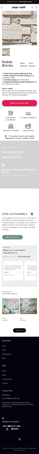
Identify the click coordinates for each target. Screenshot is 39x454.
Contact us (13, 237)
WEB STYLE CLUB (19, 450)
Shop (4, 350)
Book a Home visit (19, 103)
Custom (5, 383)
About (4, 371)
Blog (3, 358)
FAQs (4, 375)
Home (4, 346)
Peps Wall (24, 448)
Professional (6, 354)
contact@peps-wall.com (11, 398)
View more (19, 330)
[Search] (32, 7)
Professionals (7, 379)
